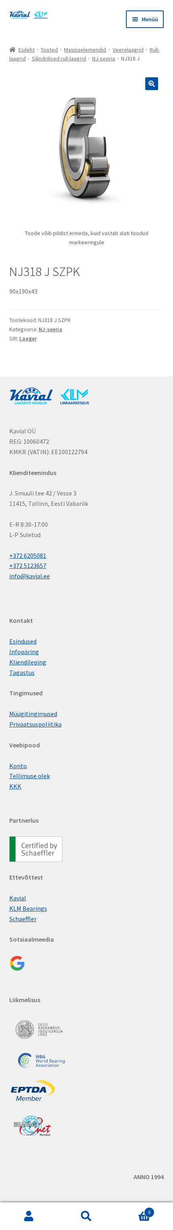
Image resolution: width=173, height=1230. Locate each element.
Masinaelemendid (85, 49)
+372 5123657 (27, 566)
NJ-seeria (103, 58)
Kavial (17, 898)
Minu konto (29, 1216)
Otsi (86, 1216)
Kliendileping (27, 662)
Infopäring (24, 652)
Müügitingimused (33, 714)
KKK (15, 786)
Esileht (27, 49)
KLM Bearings (28, 908)
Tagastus (22, 672)
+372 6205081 (27, 556)
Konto (18, 766)
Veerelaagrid (128, 49)
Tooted (49, 49)
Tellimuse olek (29, 776)
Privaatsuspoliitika (35, 724)
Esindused (23, 641)
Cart (133, 1209)
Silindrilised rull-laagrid (59, 58)
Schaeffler (23, 919)
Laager (28, 338)
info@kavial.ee (29, 576)
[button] (151, 83)
